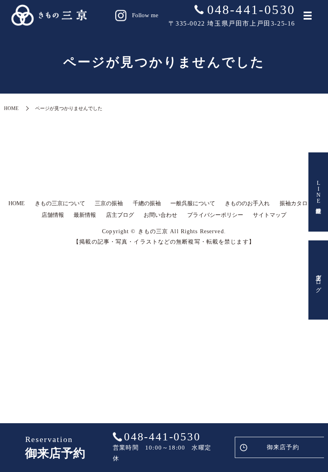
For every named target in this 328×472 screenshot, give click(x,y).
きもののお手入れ (247, 203)
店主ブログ (319, 280)
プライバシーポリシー (215, 215)
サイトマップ (269, 215)
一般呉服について (192, 203)
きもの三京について (60, 203)
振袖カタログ (296, 203)
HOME (11, 108)
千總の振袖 (147, 203)
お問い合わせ (160, 215)
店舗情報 (53, 215)
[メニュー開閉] (308, 16)
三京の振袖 (109, 203)
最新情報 (85, 215)
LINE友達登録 (319, 192)
